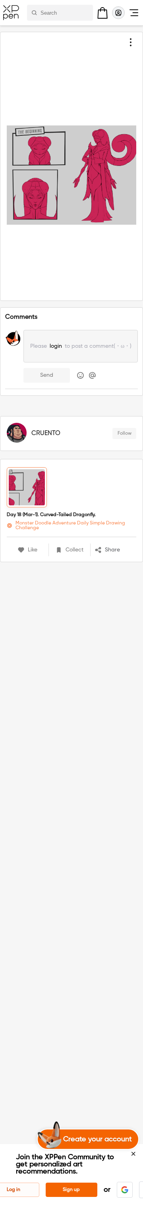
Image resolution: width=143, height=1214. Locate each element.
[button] (115, 549)
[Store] (102, 12)
